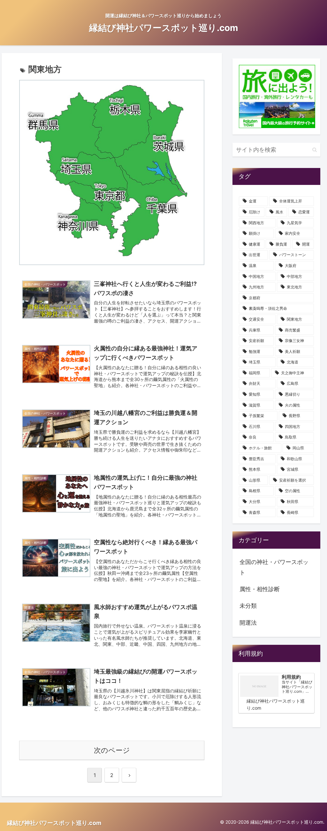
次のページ (112, 750)
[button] (314, 149)
